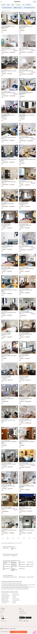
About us (2, 611)
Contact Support (3, 620)
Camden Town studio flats (30, 565)
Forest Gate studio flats (14, 567)
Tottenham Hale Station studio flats (14, 565)
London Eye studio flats (22, 562)
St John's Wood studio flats (6, 565)
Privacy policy (21, 609)
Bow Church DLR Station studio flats (14, 562)
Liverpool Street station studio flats (6, 562)
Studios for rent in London (13, 548)
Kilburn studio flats (22, 568)
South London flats (14, 555)
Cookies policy (21, 611)
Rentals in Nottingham (6, 576)
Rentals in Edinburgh (22, 576)
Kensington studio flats (22, 566)
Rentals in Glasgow (14, 576)
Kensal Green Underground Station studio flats (14, 569)
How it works (3, 609)
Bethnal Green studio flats (6, 569)
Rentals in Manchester (30, 576)
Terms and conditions (22, 613)
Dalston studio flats (30, 566)
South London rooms (6, 555)
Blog (1, 613)
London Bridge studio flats (6, 567)
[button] (34, 2)
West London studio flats (22, 565)
